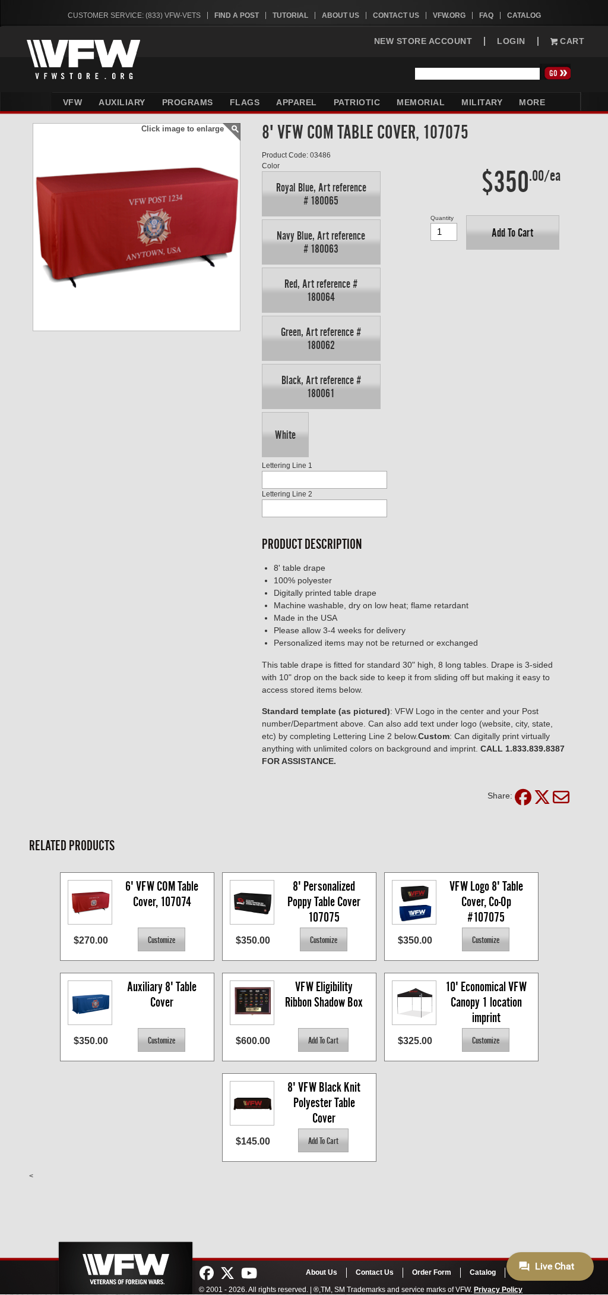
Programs (187, 102)
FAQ (486, 15)
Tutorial (290, 15)
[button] (321, 193)
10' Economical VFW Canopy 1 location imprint (487, 1001)
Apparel (296, 102)
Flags (245, 102)
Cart (571, 41)
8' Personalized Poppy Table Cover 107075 (325, 901)
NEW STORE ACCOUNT (423, 41)
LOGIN (511, 41)
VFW (73, 102)
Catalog (524, 15)
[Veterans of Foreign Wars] (124, 1264)
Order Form (431, 1272)
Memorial (421, 102)
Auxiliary (122, 102)
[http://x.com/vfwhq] (227, 1273)
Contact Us (396, 15)
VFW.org (449, 15)
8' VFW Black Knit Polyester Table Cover (325, 1102)
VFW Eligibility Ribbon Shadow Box (324, 994)
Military (481, 102)
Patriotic (357, 102)
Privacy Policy (498, 1289)
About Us (340, 15)
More (532, 102)
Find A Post (236, 15)
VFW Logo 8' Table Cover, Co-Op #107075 (487, 901)
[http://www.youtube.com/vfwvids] (249, 1273)
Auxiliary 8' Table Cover (163, 994)
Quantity (442, 218)
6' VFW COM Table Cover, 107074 (163, 894)
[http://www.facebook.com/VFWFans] (207, 1273)
